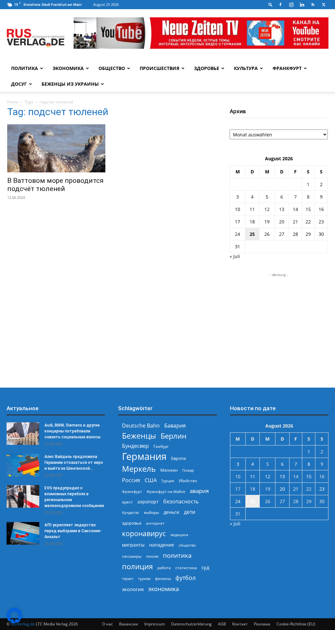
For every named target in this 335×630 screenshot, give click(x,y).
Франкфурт (287, 68)
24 (237, 234)
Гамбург (161, 446)
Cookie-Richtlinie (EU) (295, 624)
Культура (246, 68)
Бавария (175, 425)
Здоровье (206, 68)
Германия (144, 456)
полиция (137, 566)
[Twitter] (323, 4)
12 (267, 209)
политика (177, 555)
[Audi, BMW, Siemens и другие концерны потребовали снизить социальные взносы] (23, 433)
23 (321, 222)
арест (127, 502)
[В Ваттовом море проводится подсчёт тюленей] (56, 148)
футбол (185, 577)
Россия (131, 480)
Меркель (139, 468)
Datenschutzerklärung (191, 624)
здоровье (131, 523)
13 (281, 209)
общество (187, 545)
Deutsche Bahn (141, 425)
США (151, 480)
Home (12, 102)
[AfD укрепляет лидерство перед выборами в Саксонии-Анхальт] (23, 533)
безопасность (181, 501)
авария (199, 490)
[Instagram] (291, 4)
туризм (144, 578)
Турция (167, 480)
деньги (171, 512)
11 (252, 209)
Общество (111, 68)
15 (308, 209)
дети (189, 512)
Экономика (68, 68)
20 (281, 222)
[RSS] (313, 4)
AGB (222, 624)
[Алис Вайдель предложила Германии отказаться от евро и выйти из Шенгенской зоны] (23, 465)
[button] (270, 4)
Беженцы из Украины (70, 84)
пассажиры (131, 556)
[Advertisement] (279, 319)
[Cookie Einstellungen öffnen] (14, 621)
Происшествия (159, 68)
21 (295, 222)
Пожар (188, 470)
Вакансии (128, 624)
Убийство (188, 480)
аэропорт (148, 502)
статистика (186, 567)
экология (133, 589)
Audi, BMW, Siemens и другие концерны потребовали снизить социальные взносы (72, 431)
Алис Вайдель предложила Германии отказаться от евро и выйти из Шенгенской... (73, 462)
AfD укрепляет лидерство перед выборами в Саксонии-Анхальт (73, 531)
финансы (163, 578)
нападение (161, 545)
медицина (179, 534)
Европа (178, 458)
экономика (163, 588)
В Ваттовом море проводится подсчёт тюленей (55, 185)
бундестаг (130, 512)
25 (252, 234)
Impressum (154, 624)
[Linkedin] (302, 4)
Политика (24, 68)
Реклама (262, 624)
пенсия (152, 556)
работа (164, 567)
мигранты (133, 545)
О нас (107, 624)
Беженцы (139, 435)
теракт (127, 578)
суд (205, 567)
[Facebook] (280, 4)
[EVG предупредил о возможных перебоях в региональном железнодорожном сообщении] (23, 496)
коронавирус (144, 533)
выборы (151, 512)
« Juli (235, 256)
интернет (155, 523)
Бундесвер (135, 446)
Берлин (173, 435)
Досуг (19, 84)
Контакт (240, 624)
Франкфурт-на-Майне (166, 491)
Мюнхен (169, 470)
